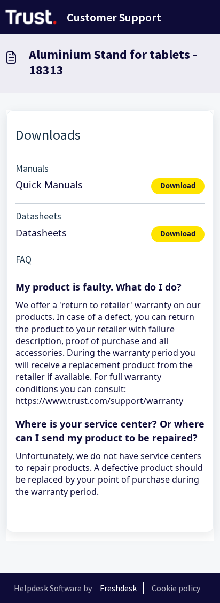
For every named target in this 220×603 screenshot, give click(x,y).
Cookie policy (176, 588)
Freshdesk (118, 588)
